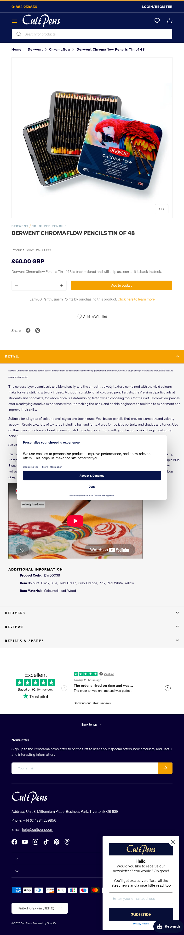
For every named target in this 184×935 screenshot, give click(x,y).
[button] (169, 21)
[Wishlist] (157, 20)
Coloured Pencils (49, 226)
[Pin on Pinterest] (37, 330)
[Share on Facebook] (28, 330)
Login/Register (157, 7)
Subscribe (141, 914)
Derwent (20, 226)
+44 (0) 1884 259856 (39, 820)
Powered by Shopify (44, 923)
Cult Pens (26, 923)
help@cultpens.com (37, 829)
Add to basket (121, 285)
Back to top (89, 724)
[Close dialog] (173, 842)
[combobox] (92, 34)
